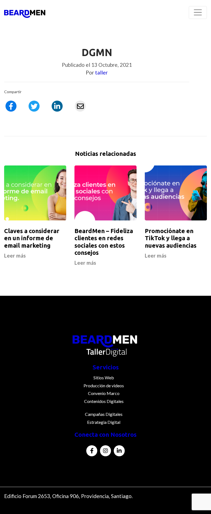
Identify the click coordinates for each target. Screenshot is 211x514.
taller (101, 72)
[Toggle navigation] (198, 12)
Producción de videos (104, 385)
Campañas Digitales (104, 414)
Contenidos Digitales (104, 401)
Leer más (15, 255)
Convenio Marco (104, 393)
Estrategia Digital (103, 422)
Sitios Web (103, 377)
